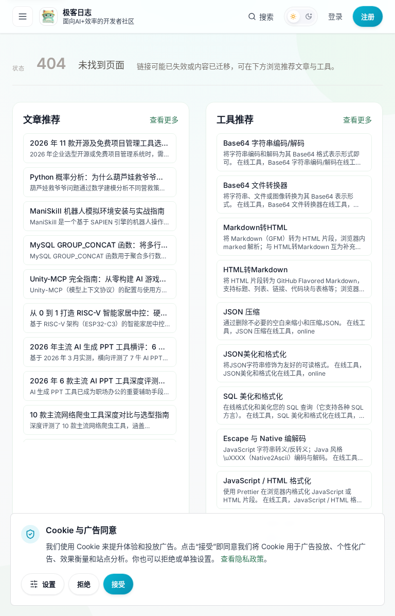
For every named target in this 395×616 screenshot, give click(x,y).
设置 (49, 584)
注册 (367, 16)
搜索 (266, 16)
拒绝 (84, 584)
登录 (335, 16)
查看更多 (164, 119)
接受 (118, 584)
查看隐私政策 (242, 558)
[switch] (301, 16)
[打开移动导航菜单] (22, 16)
